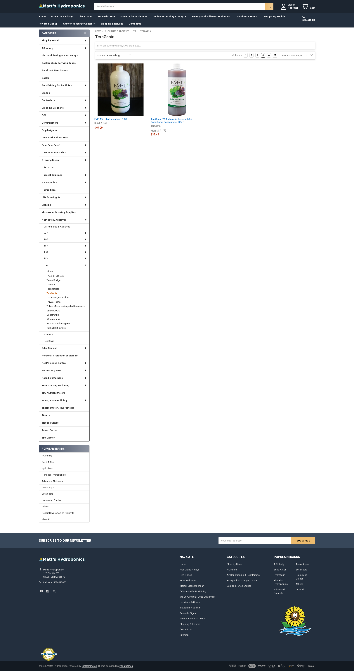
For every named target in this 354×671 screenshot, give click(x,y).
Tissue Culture (50, 422)
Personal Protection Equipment (60, 355)
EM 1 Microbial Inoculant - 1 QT (110, 119)
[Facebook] (41, 591)
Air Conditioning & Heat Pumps (60, 55)
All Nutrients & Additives (57, 226)
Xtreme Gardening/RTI (58, 323)
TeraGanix (52, 293)
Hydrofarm (47, 468)
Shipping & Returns (112, 23)
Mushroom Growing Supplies (59, 212)
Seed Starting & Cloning (55, 385)
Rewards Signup (48, 23)
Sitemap (184, 635)
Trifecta (51, 284)
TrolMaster (48, 437)
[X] (54, 591)
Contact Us (135, 23)
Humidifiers (48, 190)
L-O (46, 252)
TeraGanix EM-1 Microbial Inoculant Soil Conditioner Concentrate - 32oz (171, 120)
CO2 (44, 115)
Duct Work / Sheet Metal (55, 137)
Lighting (46, 204)
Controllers (48, 100)
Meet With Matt (106, 16)
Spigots (48, 334)
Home (42, 16)
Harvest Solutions (52, 175)
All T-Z (50, 271)
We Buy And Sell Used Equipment (211, 16)
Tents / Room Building (54, 400)
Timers (46, 415)
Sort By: (101, 55)
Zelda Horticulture (56, 328)
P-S (46, 258)
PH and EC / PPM (51, 370)
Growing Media (51, 160)
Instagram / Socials (274, 16)
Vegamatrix (53, 314)
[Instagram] (47, 591)
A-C (46, 233)
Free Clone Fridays (62, 16)
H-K (46, 245)
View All (46, 519)
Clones (46, 93)
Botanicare (47, 493)
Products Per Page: (292, 55)
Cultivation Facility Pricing (168, 16)
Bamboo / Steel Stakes (55, 70)
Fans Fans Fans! (51, 145)
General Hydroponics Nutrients (58, 513)
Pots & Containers (52, 378)
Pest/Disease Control (54, 363)
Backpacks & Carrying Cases (59, 63)
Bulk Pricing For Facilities (57, 85)
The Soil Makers (55, 276)
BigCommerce (89, 666)
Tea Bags (49, 341)
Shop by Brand (50, 40)
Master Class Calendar (133, 16)
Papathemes (126, 666)
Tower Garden (50, 430)
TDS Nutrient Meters (53, 392)
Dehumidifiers (50, 122)
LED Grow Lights (51, 197)
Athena (45, 506)
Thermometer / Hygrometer (58, 407)
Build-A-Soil (48, 462)
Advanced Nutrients (52, 481)
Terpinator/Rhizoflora (58, 297)
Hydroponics (49, 182)
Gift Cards (47, 167)
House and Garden (52, 500)
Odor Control (49, 348)
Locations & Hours (246, 16)
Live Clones (85, 16)
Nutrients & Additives (54, 219)
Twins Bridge (53, 280)
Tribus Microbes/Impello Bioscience (66, 306)
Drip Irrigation (50, 130)
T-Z (46, 264)
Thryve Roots (53, 302)
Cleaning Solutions (53, 107)
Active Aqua (48, 487)
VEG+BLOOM (53, 310)
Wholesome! (53, 319)
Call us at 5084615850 (54, 582)
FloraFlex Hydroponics (54, 474)
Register (293, 7)
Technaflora (53, 288)
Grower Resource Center (77, 23)
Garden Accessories (54, 152)
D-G (46, 239)
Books (45, 78)
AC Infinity (47, 48)
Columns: (237, 55)
